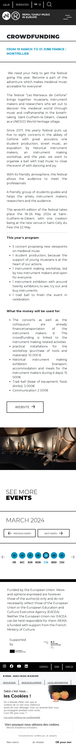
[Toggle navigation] (49, 5)
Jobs (56, 666)
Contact (43, 666)
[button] (65, 17)
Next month (50, 533)
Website (22, 407)
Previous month (22, 533)
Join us (69, 666)
